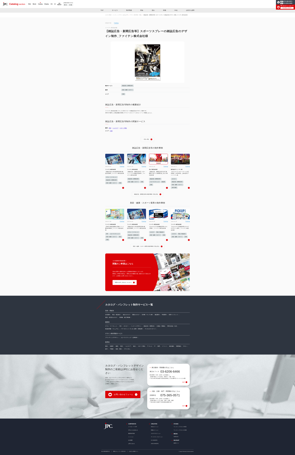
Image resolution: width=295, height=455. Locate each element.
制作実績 (129, 10)
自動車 (111, 346)
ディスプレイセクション (157, 436)
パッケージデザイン (136, 326)
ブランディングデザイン (111, 337)
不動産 (111, 349)
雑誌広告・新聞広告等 (127, 85)
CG (51, 4)
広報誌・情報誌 (161, 326)
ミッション (131, 436)
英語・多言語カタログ (111, 317)
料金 (141, 10)
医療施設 (178, 346)
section (17, 4)
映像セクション (154, 430)
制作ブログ (138, 8)
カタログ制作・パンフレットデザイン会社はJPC (116, 15)
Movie (34, 4)
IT (154, 346)
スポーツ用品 (123, 128)
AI (55, 4)
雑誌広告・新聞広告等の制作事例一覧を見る (146, 194)
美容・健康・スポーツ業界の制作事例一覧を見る (146, 246)
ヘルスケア (115, 128)
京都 (70, 5)
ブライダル (127, 349)
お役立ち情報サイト (133, 451)
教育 (159, 346)
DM (120, 326)
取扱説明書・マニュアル (111, 328)
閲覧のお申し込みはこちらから (123, 282)
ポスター (126, 326)
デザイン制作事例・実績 (135, 15)
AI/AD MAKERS (154, 443)
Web (29, 4)
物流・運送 (119, 349)
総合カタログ (126, 314)
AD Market (59, 4)
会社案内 (107, 314)
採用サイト (176, 443)
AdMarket (176, 436)
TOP (102, 10)
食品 (134, 346)
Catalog (40, 4)
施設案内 (157, 314)
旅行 (106, 349)
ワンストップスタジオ (180, 426)
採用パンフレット (173, 314)
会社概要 (130, 440)
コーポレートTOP (132, 426)
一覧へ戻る (146, 139)
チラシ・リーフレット (111, 326)
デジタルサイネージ (150, 328)
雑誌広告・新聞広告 (149, 326)
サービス (115, 10)
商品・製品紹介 (116, 314)
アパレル (149, 346)
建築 (117, 346)
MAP (183, 382)
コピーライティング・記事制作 (129, 337)
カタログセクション (156, 433)
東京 (65, 5)
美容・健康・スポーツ (127, 89)
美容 (110, 128)
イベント (164, 346)
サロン (185, 346)
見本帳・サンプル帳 (147, 314)
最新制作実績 (131, 433)
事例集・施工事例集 (124, 317)
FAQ (176, 10)
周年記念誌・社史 (172, 326)
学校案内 (164, 314)
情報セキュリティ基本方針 (119, 451)
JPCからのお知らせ (133, 430)
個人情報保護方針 (105, 451)
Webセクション (155, 426)
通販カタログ (136, 314)
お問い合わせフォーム (123, 394)
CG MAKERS (154, 440)
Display (46, 4)
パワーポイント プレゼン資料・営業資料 (132, 328)
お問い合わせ (131, 443)
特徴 (164, 10)
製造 (106, 346)
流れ (153, 10)
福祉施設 (171, 346)
